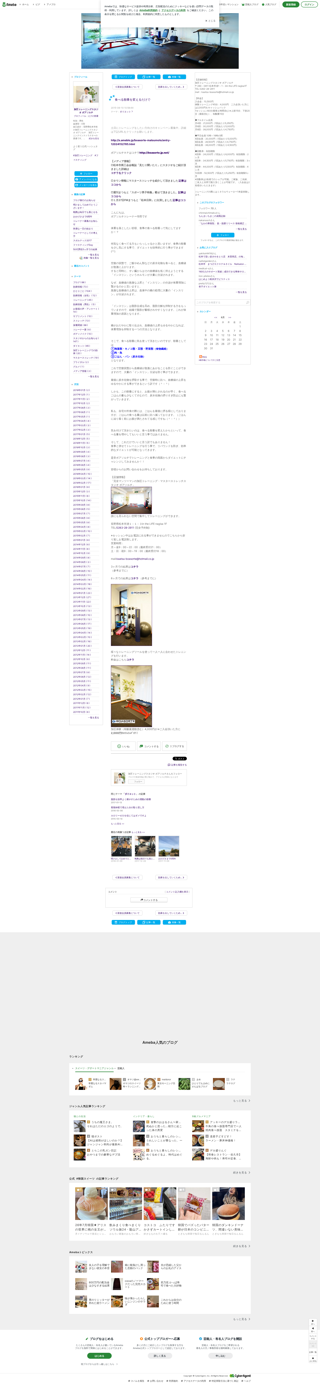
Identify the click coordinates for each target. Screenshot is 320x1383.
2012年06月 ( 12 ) (82, 676)
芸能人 (121, 1068)
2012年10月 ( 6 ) (81, 659)
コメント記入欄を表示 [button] (177, 891)
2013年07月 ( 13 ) (82, 619)
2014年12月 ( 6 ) (81, 544)
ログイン (309, 4)
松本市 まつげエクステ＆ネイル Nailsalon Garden (223, 264)
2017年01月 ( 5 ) (81, 434)
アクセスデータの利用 (195, 1380)
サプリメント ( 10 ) (82, 316)
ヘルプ (247, 1380)
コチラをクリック (121, 172)
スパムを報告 (137, 1380)
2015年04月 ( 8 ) (81, 526)
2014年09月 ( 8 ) (81, 557)
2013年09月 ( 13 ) (82, 610)
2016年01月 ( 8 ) (81, 487)
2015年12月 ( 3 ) (81, 491)
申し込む (220, 1355)
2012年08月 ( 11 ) (82, 667)
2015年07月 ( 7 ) (81, 513)
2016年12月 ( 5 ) (81, 438)
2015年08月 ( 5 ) (81, 509)
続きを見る (94, 138)
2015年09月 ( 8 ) (81, 504)
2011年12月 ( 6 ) (81, 703)
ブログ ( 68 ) (79, 282)
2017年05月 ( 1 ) (81, 416)
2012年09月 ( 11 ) (82, 663)
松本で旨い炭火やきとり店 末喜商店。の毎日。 (223, 256)
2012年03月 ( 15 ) (82, 690)
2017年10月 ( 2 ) (81, 403)
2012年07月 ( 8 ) (81, 672)
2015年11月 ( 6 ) (81, 496)
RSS (204, 357)
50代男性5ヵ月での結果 (85, 249)
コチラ (130, 659)
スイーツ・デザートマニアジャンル (94, 1068)
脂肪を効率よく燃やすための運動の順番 (131, 799)
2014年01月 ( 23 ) (82, 593)
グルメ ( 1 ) (78, 366)
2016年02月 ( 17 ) (82, 482)
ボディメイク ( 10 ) (82, 333)
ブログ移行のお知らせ (84, 200)
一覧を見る (241, 229)
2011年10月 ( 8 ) (81, 712)
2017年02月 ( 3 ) (81, 429)
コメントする (150, 899)
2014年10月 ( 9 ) (81, 553)
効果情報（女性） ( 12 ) (84, 295)
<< (215, 317)
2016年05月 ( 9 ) (81, 469)
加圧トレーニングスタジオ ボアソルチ (86, 111)
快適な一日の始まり (83, 228)
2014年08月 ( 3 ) (81, 562)
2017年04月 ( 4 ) (81, 420)
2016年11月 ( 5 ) (81, 443)
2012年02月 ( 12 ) (82, 694)
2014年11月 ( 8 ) (81, 549)
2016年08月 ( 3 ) (81, 456)
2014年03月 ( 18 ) (82, 584)
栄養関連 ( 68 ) (80, 325)
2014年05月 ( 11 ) (82, 575)
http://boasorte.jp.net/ (154, 152)
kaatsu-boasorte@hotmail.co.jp (135, 558)
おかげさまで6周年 (82, 216)
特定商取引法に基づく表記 (225, 1380)
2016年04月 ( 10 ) (82, 473)
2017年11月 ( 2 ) (81, 399)
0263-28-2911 (125, 527)
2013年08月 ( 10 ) (82, 615)
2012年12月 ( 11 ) (82, 650)
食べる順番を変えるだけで (132, 99)
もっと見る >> (117, 823)
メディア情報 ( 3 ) (82, 371)
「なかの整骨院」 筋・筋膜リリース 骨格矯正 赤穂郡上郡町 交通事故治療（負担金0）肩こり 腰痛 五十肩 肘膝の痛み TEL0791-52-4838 (223, 223)
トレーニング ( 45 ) (82, 300)
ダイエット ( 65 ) (81, 345)
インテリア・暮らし (144, 1116)
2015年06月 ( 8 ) (81, 518)
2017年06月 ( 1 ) (81, 412)
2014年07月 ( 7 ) (81, 566)
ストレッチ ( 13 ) (81, 320)
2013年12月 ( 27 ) (82, 597)
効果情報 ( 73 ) (80, 286)
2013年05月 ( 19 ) (82, 628)
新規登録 (291, 4)
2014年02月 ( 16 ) (82, 588)
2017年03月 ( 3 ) (81, 425)
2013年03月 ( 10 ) (82, 637)
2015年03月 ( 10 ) (82, 531)
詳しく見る (160, 1355)
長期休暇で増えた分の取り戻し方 (127, 807)
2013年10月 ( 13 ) (82, 606)
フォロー (138, 781)
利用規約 (173, 1380)
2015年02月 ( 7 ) (81, 535)
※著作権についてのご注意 (209, 360)
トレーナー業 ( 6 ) (82, 329)
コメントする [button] (151, 746)
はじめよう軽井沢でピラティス (214, 279)
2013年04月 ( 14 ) (82, 632)
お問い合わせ (156, 1380)
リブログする (177, 746)
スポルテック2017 (82, 240)
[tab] (94, 1068)
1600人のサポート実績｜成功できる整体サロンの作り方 (223, 271)
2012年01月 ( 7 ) (81, 698)
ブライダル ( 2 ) (81, 362)
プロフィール (80, 116)
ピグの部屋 (93, 116)
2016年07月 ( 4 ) (81, 460)
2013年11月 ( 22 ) (82, 601)
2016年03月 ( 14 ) (82, 478)
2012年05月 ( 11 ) (82, 681)
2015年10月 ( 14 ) (82, 500)
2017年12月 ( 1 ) (81, 394)
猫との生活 (80, 1116)
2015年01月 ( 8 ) (81, 540)
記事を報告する (179, 764)
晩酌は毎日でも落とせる (85, 212)
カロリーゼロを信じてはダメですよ (128, 815)
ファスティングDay (83, 244)
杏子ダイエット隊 (207, 286)
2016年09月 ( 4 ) (81, 451)
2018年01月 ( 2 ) (81, 390)
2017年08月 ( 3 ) (81, 407)
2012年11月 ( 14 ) (82, 654)
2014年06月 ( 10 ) (82, 571)
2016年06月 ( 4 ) (81, 465)
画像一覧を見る (91, 257)
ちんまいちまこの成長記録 (212, 216)
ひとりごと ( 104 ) (82, 291)
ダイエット (125, 111)
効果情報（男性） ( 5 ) (84, 304)
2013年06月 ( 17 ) (82, 623)
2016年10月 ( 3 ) (81, 447)
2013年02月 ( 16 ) (82, 641)
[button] (313, 1359)
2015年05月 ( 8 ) (81, 522)
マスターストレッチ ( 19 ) (86, 357)
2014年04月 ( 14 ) (82, 579)
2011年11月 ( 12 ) (81, 707)
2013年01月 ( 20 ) (82, 645)
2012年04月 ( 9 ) (81, 685)
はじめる (99, 1355)
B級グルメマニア (201, 1116)
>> (229, 317)
